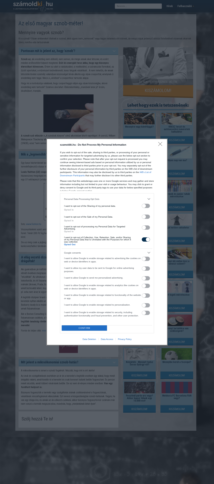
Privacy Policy (125, 339)
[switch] (146, 206)
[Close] (161, 145)
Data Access (107, 339)
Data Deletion (89, 339)
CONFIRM (84, 328)
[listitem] (107, 199)
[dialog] (107, 242)
